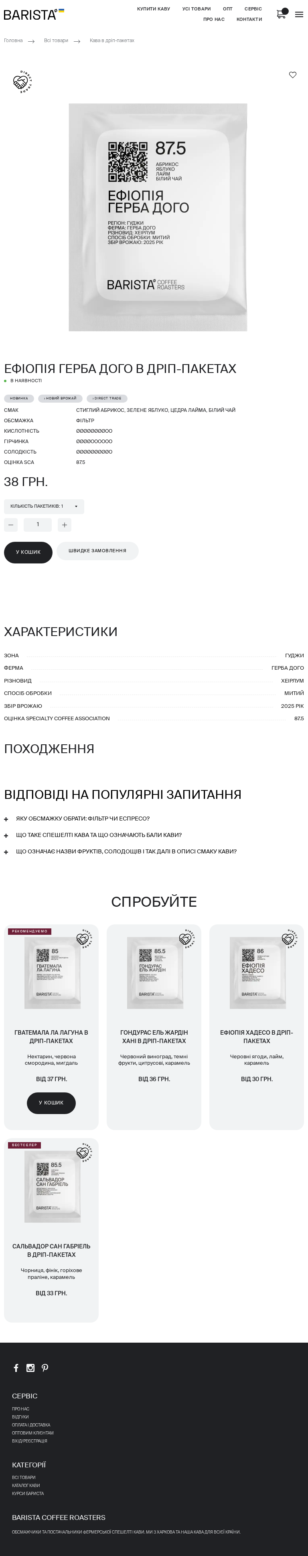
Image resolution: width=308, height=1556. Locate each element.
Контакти (249, 19)
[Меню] (299, 14)
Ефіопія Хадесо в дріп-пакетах (256, 1037)
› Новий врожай (60, 398)
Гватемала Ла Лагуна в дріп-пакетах (51, 1037)
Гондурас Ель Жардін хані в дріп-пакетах (154, 1037)
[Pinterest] (45, 1367)
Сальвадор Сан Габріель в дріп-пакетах (51, 1251)
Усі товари (196, 9)
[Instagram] (30, 1367)
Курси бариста (28, 1494)
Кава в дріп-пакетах (112, 40)
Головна (13, 40)
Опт (228, 9)
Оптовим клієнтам (33, 1433)
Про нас (214, 19)
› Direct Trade (107, 398)
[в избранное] (293, 74)
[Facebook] (16, 1367)
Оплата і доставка (31, 1425)
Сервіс (253, 9)
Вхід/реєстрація (29, 1441)
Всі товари (56, 40)
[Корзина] (281, 14)
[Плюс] (64, 525)
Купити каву (153, 9)
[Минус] (11, 525)
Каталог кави (26, 1486)
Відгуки (20, 1417)
